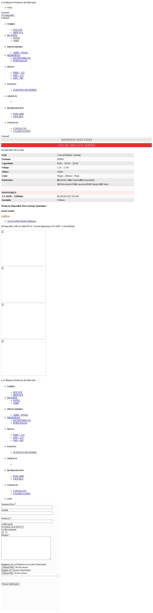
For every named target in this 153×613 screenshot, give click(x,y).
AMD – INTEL (20, 52)
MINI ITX (18, 32)
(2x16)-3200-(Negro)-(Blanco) (21, 221)
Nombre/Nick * (8, 504)
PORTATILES (20, 60)
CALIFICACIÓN (21, 131)
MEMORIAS (13, 55)
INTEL (16, 38)
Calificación (7, 524)
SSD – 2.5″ (18, 75)
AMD (16, 40)
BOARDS (12, 35)
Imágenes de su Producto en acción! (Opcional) (23, 564)
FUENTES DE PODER (24, 90)
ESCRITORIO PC (22, 58)
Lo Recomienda (8, 529)
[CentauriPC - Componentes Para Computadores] (8, 15)
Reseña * (5, 535)
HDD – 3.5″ (19, 72)
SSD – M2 (18, 78)
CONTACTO (19, 128)
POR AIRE (18, 114)
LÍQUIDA (18, 116)
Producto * (6, 518)
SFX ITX (17, 30)
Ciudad (4, 510)
